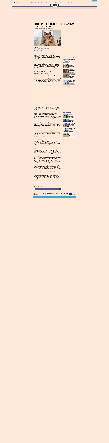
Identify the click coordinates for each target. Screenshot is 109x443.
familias (56, 55)
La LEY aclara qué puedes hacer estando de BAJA (22, 2)
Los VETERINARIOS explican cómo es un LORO (63, 2)
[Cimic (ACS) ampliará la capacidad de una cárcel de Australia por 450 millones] (66, 61)
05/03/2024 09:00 (36, 48)
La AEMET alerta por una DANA (43, 2)
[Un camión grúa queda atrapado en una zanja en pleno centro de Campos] (66, 135)
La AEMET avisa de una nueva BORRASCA (52, 2)
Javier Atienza (36, 47)
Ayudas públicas (39, 186)
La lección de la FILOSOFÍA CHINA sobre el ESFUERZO (34, 2)
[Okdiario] (54, 5)
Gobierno (53, 54)
